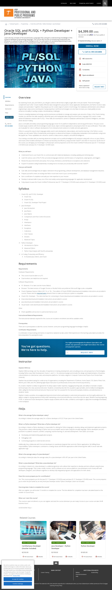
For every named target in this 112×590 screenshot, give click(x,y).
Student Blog (94, 572)
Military (78, 572)
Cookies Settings (18, 583)
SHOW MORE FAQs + (25, 508)
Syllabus (7, 101)
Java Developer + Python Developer (60, 547)
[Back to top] (56, 570)
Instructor (8, 109)
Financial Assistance (81, 574)
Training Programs (14, 24)
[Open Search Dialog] (105, 3)
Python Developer (88, 546)
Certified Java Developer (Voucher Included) (31, 547)
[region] (17, 574)
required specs (41, 293)
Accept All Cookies (18, 579)
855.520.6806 (9, 126)
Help (77, 576)
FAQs (6, 113)
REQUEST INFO (99, 87)
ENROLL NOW (92, 46)
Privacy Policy (58, 585)
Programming (24, 24)
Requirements (9, 105)
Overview (8, 97)
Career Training (45, 572)
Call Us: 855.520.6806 (99, 24)
